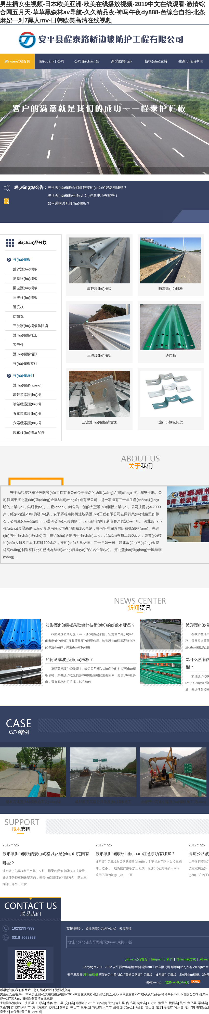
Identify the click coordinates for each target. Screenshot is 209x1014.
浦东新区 (202, 1007)
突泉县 (141, 1003)
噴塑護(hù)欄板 (25, 279)
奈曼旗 (15, 1011)
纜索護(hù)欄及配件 (29, 432)
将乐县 (179, 1007)
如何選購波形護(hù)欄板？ (69, 203)
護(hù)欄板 (21, 259)
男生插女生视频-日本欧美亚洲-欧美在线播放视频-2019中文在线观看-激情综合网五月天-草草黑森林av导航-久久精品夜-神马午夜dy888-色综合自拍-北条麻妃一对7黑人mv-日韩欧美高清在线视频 (102, 12)
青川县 (120, 1003)
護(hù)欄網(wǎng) (27, 385)
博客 (50, 1003)
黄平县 (192, 1003)
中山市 (75, 1007)
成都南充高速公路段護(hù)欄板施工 (103, 802)
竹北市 (15, 1007)
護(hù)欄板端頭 (25, 354)
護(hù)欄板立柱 (25, 363)
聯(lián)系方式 (186, 959)
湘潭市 (162, 1003)
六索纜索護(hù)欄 (27, 423)
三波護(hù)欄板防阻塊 (30, 326)
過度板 (18, 307)
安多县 (128, 1007)
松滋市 (168, 1007)
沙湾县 (53, 1007)
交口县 (69, 1003)
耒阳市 (26, 1007)
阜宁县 (4, 1011)
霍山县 (149, 1007)
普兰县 (26, 1011)
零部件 (18, 345)
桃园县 (173, 1003)
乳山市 (4, 1007)
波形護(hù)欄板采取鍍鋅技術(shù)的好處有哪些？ (87, 187)
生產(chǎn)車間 (190, 61)
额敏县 (85, 1007)
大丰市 (107, 1007)
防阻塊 (18, 316)
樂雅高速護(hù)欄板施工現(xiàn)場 (33, 802)
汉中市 (91, 1003)
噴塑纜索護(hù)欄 (27, 404)
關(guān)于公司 (52, 61)
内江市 (96, 1007)
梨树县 (202, 1003)
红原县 (40, 1003)
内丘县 (130, 1003)
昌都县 (117, 1007)
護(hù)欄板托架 (25, 335)
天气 (111, 1003)
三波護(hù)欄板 (25, 297)
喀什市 (189, 1007)
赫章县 (64, 1007)
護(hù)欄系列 (23, 375)
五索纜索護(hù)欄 (27, 413)
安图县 (29, 1003)
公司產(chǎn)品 (86, 61)
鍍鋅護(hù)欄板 (25, 269)
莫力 (183, 1003)
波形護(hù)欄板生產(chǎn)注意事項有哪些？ (83, 195)
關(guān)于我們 (162, 959)
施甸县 (36, 1011)
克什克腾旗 (39, 1007)
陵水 (159, 1007)
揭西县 (139, 1007)
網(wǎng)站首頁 (17, 61)
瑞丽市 (80, 1003)
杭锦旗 (101, 1003)
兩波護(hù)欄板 (25, 288)
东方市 (152, 1003)
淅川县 (58, 1003)
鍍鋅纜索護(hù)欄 (27, 395)
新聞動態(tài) (121, 61)
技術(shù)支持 (156, 61)
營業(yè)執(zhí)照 (177, 982)
